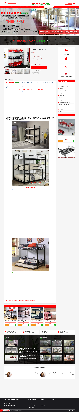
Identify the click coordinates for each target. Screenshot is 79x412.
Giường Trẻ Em (61, 109)
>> (73, 119)
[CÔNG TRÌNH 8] (69, 358)
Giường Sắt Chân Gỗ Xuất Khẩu (63, 100)
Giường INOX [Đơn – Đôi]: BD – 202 (66, 139)
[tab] (6, 80)
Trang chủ (12, 6)
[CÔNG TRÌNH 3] (69, 343)
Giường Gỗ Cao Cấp (61, 97)
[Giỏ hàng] (74, 3)
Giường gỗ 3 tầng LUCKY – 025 (37, 320)
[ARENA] (69, 350)
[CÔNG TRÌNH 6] (45, 358)
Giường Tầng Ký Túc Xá (62, 95)
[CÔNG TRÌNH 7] (57, 358)
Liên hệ (46, 6)
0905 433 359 (69, 3)
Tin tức (7, 337)
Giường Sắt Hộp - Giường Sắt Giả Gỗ (64, 90)
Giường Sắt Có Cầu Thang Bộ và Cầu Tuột (64, 102)
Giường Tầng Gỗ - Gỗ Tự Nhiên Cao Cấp (64, 104)
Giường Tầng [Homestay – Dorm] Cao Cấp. (50, 321)
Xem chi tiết (60, 119)
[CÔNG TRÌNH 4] (45, 350)
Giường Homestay (40, 70)
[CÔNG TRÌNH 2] (57, 343)
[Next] (76, 16)
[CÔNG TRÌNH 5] (57, 350)
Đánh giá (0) (10, 79)
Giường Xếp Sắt (61, 88)
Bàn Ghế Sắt (60, 111)
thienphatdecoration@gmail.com (70, 0)
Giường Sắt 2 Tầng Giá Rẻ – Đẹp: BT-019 (23, 321)
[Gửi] (52, 7)
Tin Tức (33, 6)
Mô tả (6, 79)
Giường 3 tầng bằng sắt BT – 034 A (10, 320)
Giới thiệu (19, 6)
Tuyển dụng (39, 6)
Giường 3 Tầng (61, 93)
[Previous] (3, 16)
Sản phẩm (25, 6)
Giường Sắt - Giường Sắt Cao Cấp (63, 86)
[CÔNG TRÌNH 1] (45, 343)
